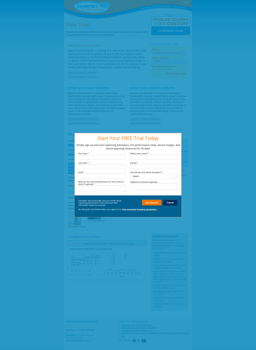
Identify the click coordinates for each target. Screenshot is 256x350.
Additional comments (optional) (143, 182)
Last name (82, 163)
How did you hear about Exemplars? (145, 172)
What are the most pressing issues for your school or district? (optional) (101, 183)
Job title (133, 163)
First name (82, 153)
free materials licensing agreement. (139, 209)
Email (80, 172)
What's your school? (139, 153)
